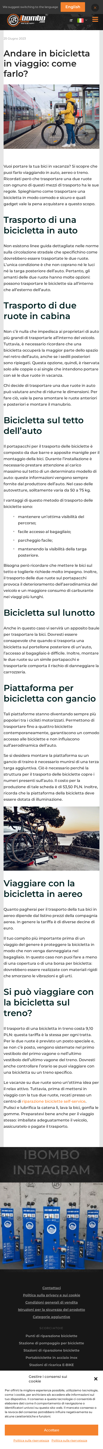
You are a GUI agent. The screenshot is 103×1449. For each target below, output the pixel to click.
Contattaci (51, 1288)
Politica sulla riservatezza (31, 1440)
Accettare (51, 1430)
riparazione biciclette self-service (54, 1101)
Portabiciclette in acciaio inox (51, 1357)
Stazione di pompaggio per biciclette (51, 1343)
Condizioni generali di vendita (51, 1302)
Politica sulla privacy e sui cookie (51, 1295)
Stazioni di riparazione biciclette (51, 1350)
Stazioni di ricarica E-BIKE (51, 1365)
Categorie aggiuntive (51, 1317)
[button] (95, 1378)
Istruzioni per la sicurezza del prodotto (51, 1309)
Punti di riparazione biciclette (51, 1336)
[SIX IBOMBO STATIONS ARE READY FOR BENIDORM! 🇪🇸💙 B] (51, 1225)
